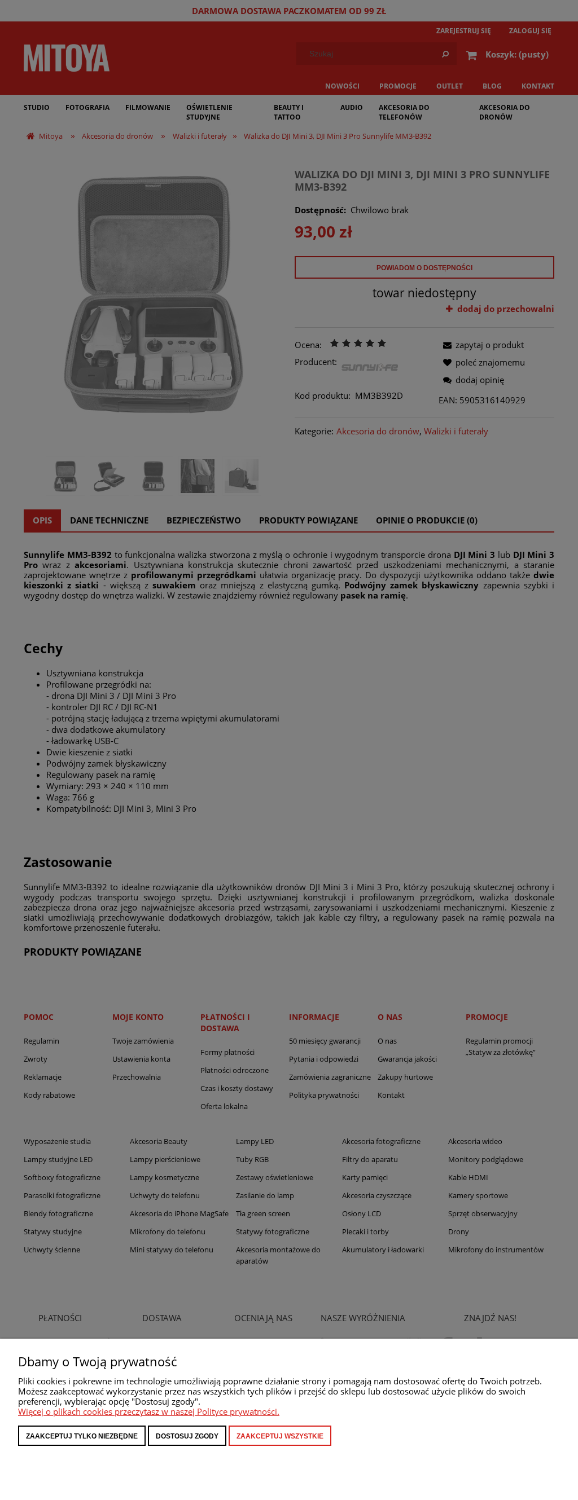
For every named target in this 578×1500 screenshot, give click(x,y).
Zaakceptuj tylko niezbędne (82, 1436)
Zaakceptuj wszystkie (280, 1436)
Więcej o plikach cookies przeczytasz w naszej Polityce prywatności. (148, 1411)
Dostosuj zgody (187, 1436)
